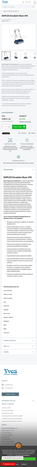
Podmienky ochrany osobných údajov (12, 418)
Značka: (5, 21)
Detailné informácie (7, 112)
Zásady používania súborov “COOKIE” (12, 421)
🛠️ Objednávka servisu (8, 464)
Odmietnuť (24, 464)
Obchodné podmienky (7, 410)
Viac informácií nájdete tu (22, 455)
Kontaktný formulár (10, 394)
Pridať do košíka (17, 127)
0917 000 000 (9, 388)
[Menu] (35, 2)
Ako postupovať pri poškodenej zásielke (12, 416)
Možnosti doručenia (25, 121)
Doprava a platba (6, 407)
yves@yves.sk (9, 384)
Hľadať (33, 6)
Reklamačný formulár (7, 413)
